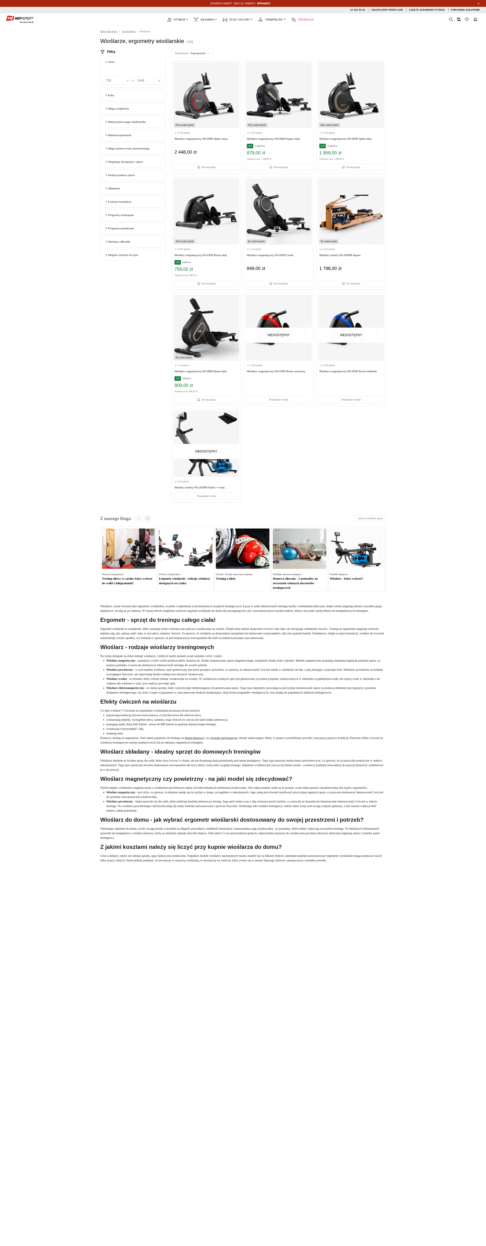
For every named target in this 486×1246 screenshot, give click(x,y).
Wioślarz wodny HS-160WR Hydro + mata (199, 487)
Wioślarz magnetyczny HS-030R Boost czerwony (276, 371)
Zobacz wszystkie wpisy (370, 518)
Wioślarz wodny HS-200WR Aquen (340, 255)
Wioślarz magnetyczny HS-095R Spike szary (201, 138)
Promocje (306, 19)
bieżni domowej (194, 738)
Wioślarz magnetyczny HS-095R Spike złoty (345, 138)
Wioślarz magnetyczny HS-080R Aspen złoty (273, 138)
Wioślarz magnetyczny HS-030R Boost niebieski (348, 371)
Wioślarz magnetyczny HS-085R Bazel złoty (200, 371)
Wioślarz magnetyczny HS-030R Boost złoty (200, 255)
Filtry (111, 52)
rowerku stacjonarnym (223, 738)
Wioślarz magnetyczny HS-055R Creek (270, 255)
